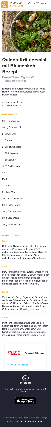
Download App (16, 6)
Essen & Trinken (10, 77)
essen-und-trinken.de (15, 80)
